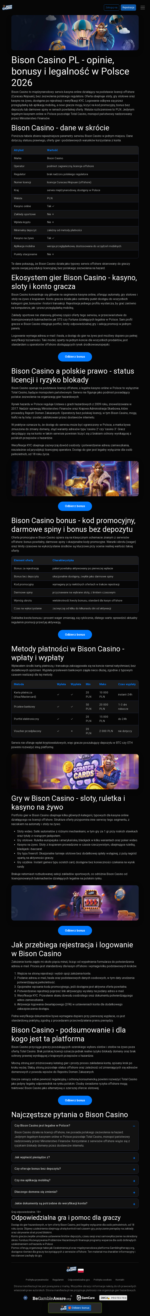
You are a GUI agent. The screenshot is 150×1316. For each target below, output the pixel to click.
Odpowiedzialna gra (79, 1279)
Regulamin (58, 1279)
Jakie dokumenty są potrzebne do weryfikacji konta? (50, 1203)
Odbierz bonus (75, 356)
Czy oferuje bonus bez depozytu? (37, 1168)
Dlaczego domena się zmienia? (35, 1192)
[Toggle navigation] (143, 7)
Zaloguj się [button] (111, 7)
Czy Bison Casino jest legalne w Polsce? (42, 1125)
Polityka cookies (103, 1279)
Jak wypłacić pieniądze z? (32, 1157)
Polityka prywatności (37, 1279)
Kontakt (120, 1279)
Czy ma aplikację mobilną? (32, 1180)
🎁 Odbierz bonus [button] (79, 1307)
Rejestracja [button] (128, 7)
